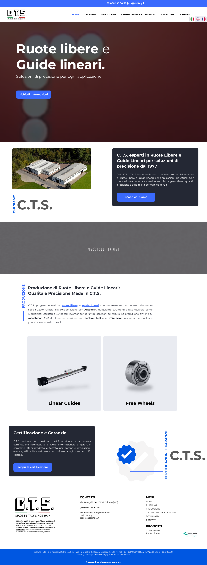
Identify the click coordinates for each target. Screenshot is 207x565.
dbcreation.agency (110, 562)
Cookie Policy (99, 554)
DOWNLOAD (152, 516)
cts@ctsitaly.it (87, 515)
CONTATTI (151, 520)
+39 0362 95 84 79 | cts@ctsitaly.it (125, 3)
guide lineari (146, 177)
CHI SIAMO (151, 505)
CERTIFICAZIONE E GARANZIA (161, 512)
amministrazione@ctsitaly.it (95, 512)
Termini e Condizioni (119, 554)
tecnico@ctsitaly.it (89, 517)
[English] (198, 19)
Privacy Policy (83, 554)
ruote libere (127, 177)
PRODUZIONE (153, 509)
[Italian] (192, 19)
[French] (203, 19)
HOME (149, 501)
